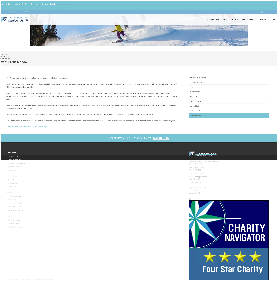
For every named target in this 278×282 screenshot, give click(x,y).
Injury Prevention (14, 223)
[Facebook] (257, 12)
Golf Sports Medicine (197, 111)
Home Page (4, 54)
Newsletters (12, 183)
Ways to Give (12, 200)
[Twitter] (262, 12)
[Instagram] (275, 12)
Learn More (64, 4)
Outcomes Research (197, 82)
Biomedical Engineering (198, 77)
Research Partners (14, 166)
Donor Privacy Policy (15, 203)
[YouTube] (270, 12)
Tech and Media (5, 58)
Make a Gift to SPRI (15, 196)
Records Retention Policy (16, 210)
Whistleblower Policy (15, 207)
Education (193, 96)
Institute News (13, 187)
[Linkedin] (266, 12)
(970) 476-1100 (195, 170)
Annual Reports (13, 180)
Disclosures (12, 170)
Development (195, 92)
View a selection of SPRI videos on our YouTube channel (26, 127)
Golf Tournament (14, 220)
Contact (11, 12)
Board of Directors (14, 160)
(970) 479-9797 (195, 164)
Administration (13, 156)
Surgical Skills (194, 106)
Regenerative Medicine (198, 87)
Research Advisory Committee (18, 163)
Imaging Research (196, 101)
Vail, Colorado (23, 12)
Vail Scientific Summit (15, 227)
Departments (5, 56)
